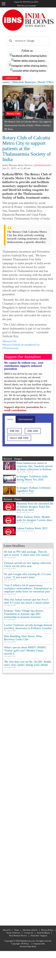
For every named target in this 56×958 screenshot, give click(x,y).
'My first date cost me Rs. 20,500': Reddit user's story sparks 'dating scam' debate (27, 663)
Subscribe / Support (39, 935)
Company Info (39, 943)
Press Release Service (18, 935)
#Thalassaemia (10, 348)
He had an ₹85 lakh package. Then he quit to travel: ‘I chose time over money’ (27, 553)
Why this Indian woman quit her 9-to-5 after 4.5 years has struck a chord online (26, 601)
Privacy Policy (47, 930)
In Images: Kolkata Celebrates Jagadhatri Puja (33, 489)
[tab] (10, 419)
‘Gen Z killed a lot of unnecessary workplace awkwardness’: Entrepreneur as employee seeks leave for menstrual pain (28, 588)
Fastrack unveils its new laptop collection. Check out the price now (28, 564)
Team (16, 930)
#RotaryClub (9, 341)
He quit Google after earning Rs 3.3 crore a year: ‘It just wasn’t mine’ (27, 576)
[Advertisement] (28, 799)
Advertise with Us (30, 930)
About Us (7, 930)
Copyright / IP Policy (20, 943)
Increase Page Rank (28, 946)
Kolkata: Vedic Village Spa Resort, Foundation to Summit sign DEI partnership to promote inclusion (24, 613)
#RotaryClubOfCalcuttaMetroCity (21, 344)
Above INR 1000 (19, 437)
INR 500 (14, 430)
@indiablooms (42, 165)
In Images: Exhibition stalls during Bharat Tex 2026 (32, 478)
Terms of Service (13, 933)
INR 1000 (32, 430)
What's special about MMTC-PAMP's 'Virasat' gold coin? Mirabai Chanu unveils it (25, 650)
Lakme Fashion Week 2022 (31, 528)
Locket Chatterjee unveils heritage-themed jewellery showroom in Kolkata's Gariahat (28, 626)
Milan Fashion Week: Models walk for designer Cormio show (34, 518)
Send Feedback (43, 933)
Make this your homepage (26, 6)
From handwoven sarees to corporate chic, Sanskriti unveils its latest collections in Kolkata (34, 466)
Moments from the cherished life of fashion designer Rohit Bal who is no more (35, 506)
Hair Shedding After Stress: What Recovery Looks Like (23, 638)
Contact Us (28, 933)
